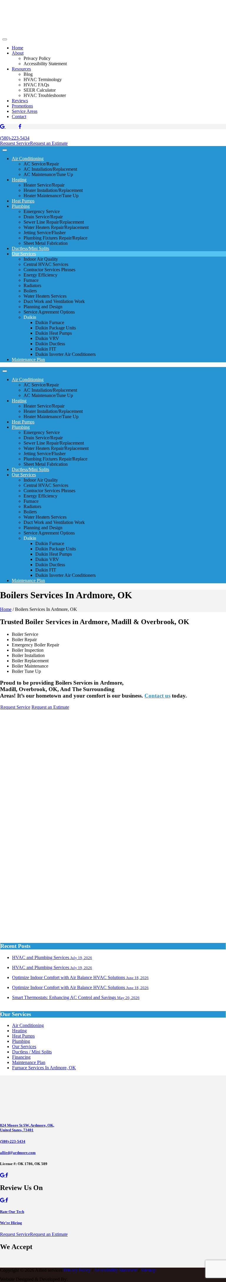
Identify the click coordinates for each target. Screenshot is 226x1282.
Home (17, 47)
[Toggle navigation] (4, 39)
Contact (19, 116)
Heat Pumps (23, 200)
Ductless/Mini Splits (30, 248)
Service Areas (24, 111)
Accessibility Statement (116, 1270)
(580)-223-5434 (14, 137)
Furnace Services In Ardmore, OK (44, 1067)
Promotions (22, 105)
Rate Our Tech (12, 1211)
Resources (21, 68)
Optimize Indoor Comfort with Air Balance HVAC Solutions (80, 977)
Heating (19, 179)
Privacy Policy (77, 1270)
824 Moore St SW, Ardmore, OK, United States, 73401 (27, 1127)
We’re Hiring (11, 1223)
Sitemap (148, 1270)
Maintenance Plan (28, 359)
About (18, 53)
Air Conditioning (28, 158)
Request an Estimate (49, 143)
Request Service (15, 143)
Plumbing (21, 206)
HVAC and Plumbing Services (52, 957)
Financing (21, 1057)
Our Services (24, 253)
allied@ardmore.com (18, 1152)
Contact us (157, 696)
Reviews (20, 100)
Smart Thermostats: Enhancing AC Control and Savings (75, 997)
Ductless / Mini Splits (32, 1051)
